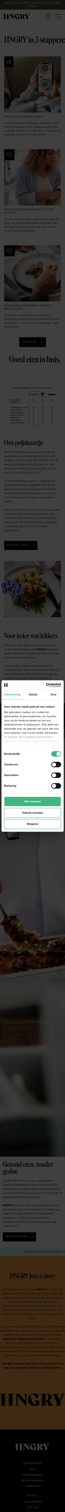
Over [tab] (53, 694)
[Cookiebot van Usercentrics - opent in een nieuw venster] (46, 685)
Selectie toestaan (32, 812)
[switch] (56, 764)
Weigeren (32, 823)
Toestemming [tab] (12, 694)
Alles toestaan (32, 801)
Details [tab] (33, 694)
